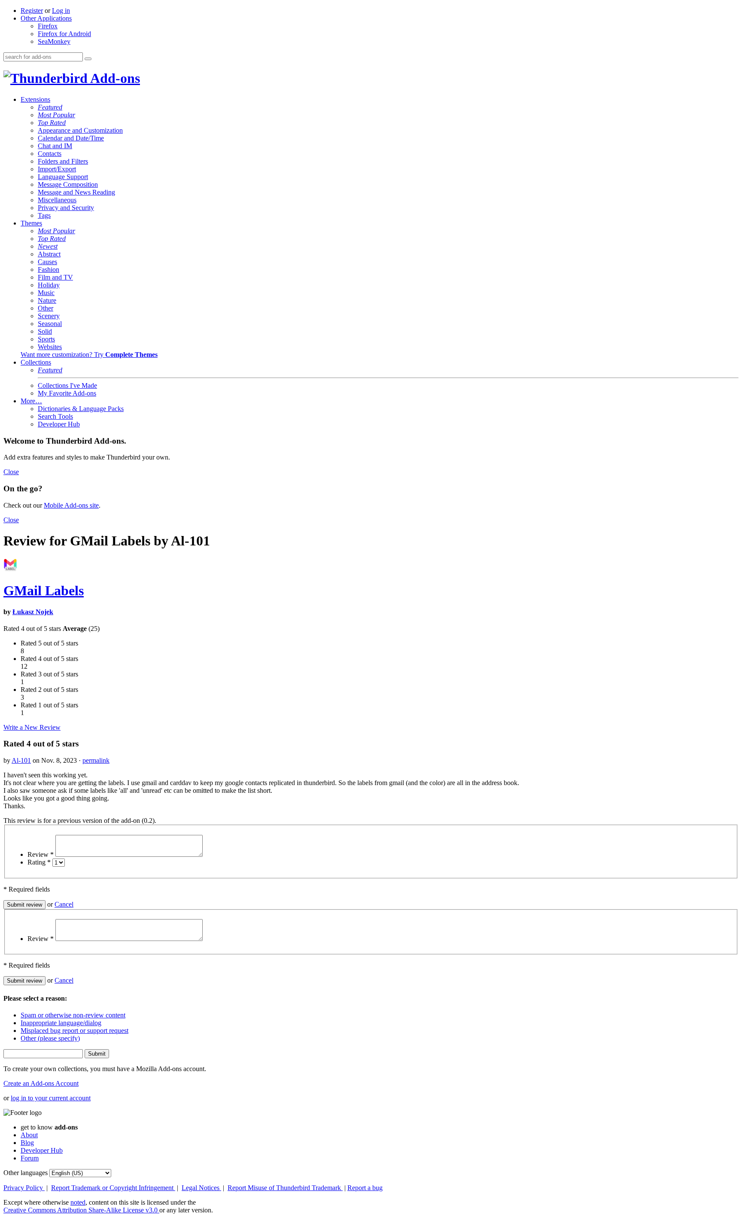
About (29, 1135)
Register (32, 10)
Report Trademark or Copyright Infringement (113, 1187)
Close (11, 471)
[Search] (88, 59)
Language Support (63, 176)
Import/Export (57, 169)
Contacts (49, 153)
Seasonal (50, 323)
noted (77, 1202)
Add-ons (114, 78)
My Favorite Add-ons (67, 393)
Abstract (49, 254)
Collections (36, 362)
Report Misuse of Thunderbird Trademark (285, 1187)
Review (40, 854)
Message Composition (68, 184)
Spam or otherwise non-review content (73, 1015)
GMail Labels (43, 590)
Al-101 (21, 760)
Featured (50, 107)
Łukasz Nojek (32, 611)
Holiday (49, 285)
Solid (45, 331)
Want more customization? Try (89, 354)
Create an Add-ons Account (41, 1083)
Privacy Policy (24, 1187)
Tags (44, 215)
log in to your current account (51, 1098)
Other (45, 308)
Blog (27, 1142)
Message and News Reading (76, 192)
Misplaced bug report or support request (74, 1030)
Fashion (48, 269)
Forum (30, 1158)
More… (31, 401)
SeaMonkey (54, 41)
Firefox (48, 26)
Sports (46, 339)
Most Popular (56, 115)
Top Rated (52, 122)
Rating (39, 862)
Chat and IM (55, 145)
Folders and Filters (63, 161)
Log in (61, 10)
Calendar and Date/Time (71, 138)
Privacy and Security (66, 207)
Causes (47, 261)
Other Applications (46, 18)
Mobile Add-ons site (71, 505)
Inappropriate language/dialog (61, 1022)
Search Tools (55, 416)
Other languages (25, 1172)
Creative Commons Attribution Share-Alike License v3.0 (81, 1210)
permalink (95, 760)
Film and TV (55, 277)
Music (46, 292)
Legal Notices (201, 1187)
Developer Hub (59, 424)
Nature (47, 300)
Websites (50, 346)
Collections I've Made (67, 385)
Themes (31, 223)
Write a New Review (32, 727)
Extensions (35, 99)
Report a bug (365, 1187)
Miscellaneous (57, 200)
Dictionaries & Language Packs (81, 408)
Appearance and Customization (80, 130)
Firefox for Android (64, 33)
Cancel (64, 904)
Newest (48, 246)
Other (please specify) (50, 1038)
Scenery (49, 316)
